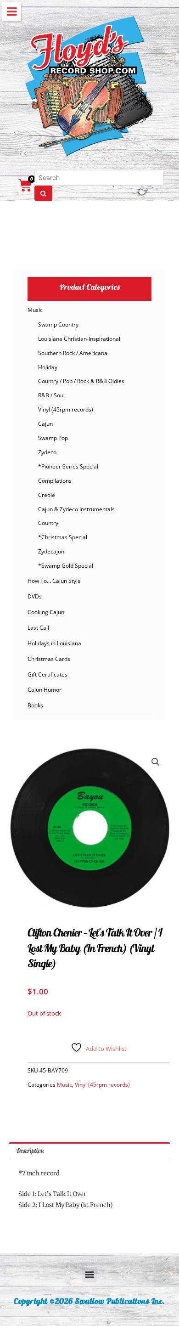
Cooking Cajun (46, 612)
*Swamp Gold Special (65, 566)
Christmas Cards (49, 659)
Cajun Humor (45, 690)
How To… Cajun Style (54, 581)
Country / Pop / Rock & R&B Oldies (81, 381)
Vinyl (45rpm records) (65, 409)
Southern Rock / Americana (72, 353)
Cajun (45, 424)
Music (35, 310)
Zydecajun (51, 551)
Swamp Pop (53, 438)
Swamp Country (58, 324)
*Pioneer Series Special (68, 466)
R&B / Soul (51, 395)
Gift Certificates (47, 674)
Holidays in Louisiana (54, 643)
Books (35, 705)
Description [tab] (30, 1150)
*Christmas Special (62, 537)
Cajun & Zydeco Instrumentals (76, 509)
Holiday (47, 367)
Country (48, 523)
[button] (155, 762)
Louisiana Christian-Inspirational (79, 339)
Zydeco (47, 452)
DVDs (35, 596)
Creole (46, 495)
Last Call (38, 628)
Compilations (55, 481)
